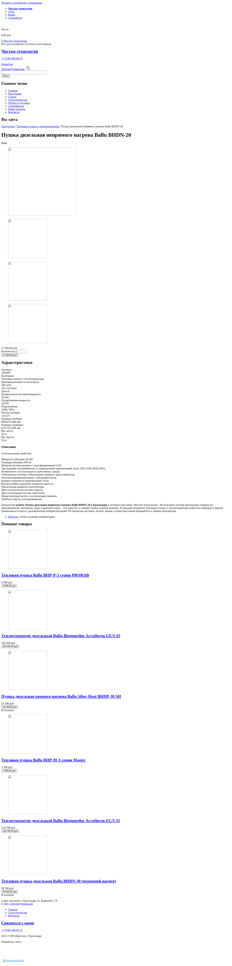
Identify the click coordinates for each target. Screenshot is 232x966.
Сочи (11, 11)
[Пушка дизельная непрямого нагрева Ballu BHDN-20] (42, 214)
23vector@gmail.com (12, 69)
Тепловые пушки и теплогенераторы (37, 126)
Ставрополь (15, 17)
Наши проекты (16, 109)
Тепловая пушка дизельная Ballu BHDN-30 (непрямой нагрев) (58, 881)
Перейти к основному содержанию (21, 2)
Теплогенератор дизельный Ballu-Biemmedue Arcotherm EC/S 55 (60, 820)
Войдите (13, 516)
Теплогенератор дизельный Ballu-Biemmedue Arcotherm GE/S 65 (60, 636)
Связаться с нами (17, 923)
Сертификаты (16, 106)
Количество (8, 351)
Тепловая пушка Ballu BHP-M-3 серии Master (43, 760)
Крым (11, 14)
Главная (12, 90)
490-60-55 (12, 58)
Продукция (14, 93)
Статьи (12, 96)
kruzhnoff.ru (30, 941)
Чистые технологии (19, 51)
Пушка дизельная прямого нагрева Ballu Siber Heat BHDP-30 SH (61, 696)
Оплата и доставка (19, 102)
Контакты (14, 112)
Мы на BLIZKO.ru (15, 960)
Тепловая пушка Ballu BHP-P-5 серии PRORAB (45, 575)
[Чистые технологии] (14, 40)
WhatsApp (7, 64)
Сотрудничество (17, 99)
